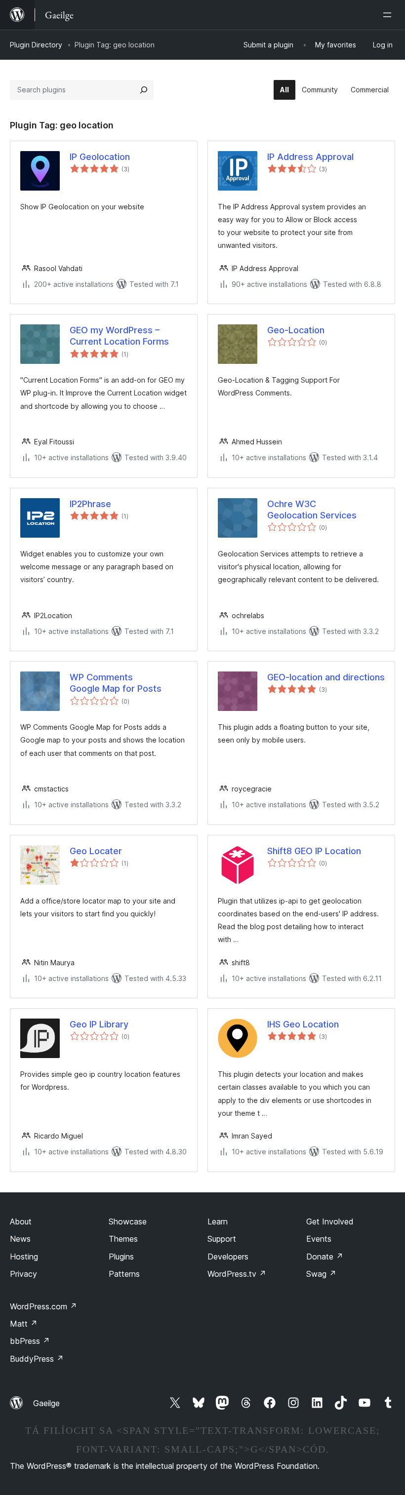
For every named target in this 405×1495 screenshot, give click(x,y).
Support (221, 1239)
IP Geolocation (100, 157)
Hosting (24, 1256)
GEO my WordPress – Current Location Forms (119, 336)
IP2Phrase (90, 504)
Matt (24, 1324)
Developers (227, 1256)
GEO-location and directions (326, 677)
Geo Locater (96, 851)
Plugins (121, 1256)
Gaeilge (46, 1403)
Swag (321, 1274)
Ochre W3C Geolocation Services (312, 509)
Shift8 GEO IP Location (314, 851)
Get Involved (330, 1221)
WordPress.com (43, 1306)
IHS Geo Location (303, 1024)
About (21, 1221)
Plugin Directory (36, 44)
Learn (217, 1221)
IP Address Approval (310, 157)
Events (318, 1239)
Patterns (124, 1274)
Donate (324, 1256)
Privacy (23, 1274)
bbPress (30, 1341)
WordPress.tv (236, 1274)
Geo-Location (295, 330)
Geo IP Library (99, 1024)
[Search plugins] (144, 90)
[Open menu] (389, 15)
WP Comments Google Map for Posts (116, 683)
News (20, 1239)
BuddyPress (37, 1359)
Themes (123, 1239)
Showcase (128, 1221)
